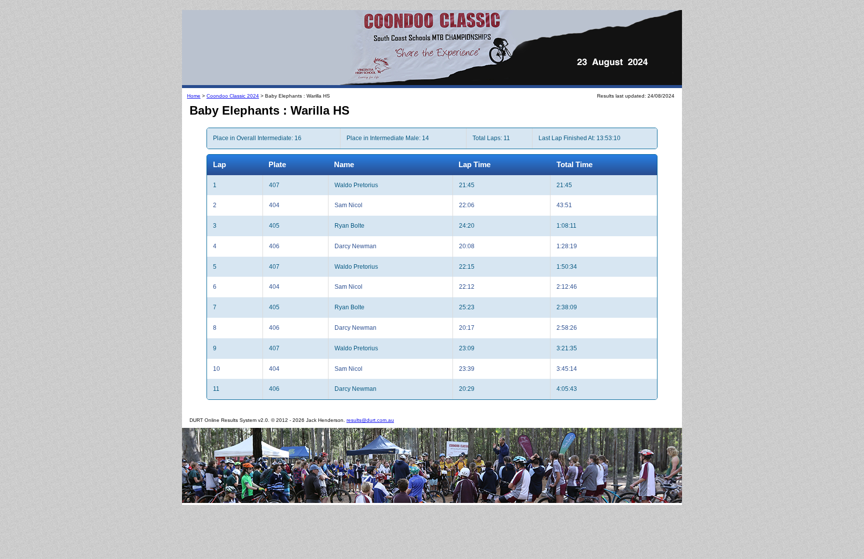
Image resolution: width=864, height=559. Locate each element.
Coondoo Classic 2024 (232, 96)
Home (193, 96)
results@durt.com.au (370, 420)
